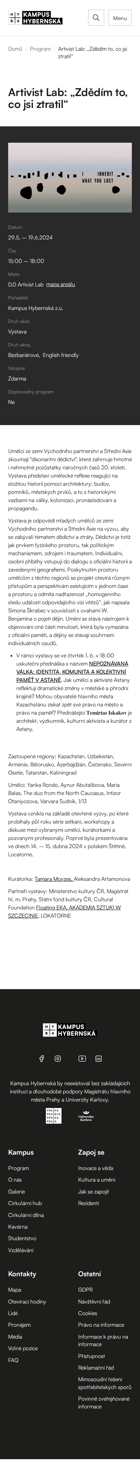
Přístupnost (91, 1356)
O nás (15, 1179)
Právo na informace (101, 1324)
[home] (48, 17)
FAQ (13, 1360)
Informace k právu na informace (103, 1340)
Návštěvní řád (94, 1301)
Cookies (87, 1313)
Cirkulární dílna (26, 1215)
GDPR (85, 1289)
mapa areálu (60, 284)
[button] (120, 18)
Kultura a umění (96, 1179)
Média (15, 1336)
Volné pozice (23, 1348)
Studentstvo (22, 1238)
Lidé (13, 1313)
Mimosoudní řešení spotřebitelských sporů (105, 1383)
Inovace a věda (95, 1168)
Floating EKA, (52, 907)
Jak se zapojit (93, 1191)
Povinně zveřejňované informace (103, 1402)
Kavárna (18, 1226)
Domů (15, 48)
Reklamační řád (96, 1367)
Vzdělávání (20, 1250)
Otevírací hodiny (27, 1301)
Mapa (14, 1289)
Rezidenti (88, 1203)
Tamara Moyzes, (54, 878)
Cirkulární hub (25, 1203)
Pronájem (19, 1324)
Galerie (16, 1191)
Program (40, 48)
